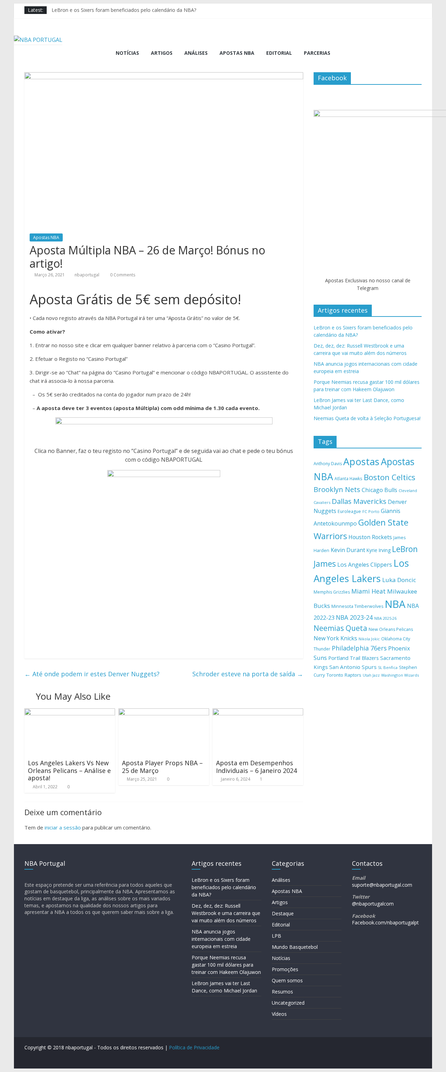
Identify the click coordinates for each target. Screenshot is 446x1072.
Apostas (361, 461)
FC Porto (370, 511)
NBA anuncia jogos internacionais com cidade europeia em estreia (221, 939)
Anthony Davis (328, 464)
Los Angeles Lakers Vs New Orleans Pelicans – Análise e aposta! (69, 770)
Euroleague (349, 511)
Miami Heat (368, 591)
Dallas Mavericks (359, 501)
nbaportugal (87, 275)
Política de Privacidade (194, 1047)
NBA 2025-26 (385, 618)
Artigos (161, 53)
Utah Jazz (371, 675)
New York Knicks (335, 638)
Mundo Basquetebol (295, 947)
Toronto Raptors (343, 675)
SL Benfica (388, 667)
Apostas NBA (237, 53)
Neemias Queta (340, 628)
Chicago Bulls (379, 490)
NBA (395, 604)
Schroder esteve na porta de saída (247, 674)
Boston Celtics (389, 477)
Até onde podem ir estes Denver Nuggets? (92, 674)
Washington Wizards (400, 675)
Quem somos (287, 980)
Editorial (279, 53)
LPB (276, 935)
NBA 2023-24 (354, 617)
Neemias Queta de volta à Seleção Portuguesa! (367, 418)
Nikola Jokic (369, 638)
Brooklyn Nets (337, 489)
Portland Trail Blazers (353, 658)
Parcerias (317, 53)
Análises (196, 53)
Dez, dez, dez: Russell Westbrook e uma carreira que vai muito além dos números (226, 913)
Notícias (127, 53)
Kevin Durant (348, 550)
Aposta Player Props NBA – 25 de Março (162, 767)
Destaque (283, 913)
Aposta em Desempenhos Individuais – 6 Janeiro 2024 (256, 767)
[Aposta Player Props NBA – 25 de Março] (163, 712)
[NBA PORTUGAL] (38, 40)
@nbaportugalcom (373, 903)
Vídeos (279, 1014)
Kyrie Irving (379, 550)
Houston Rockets (370, 537)
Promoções (285, 969)
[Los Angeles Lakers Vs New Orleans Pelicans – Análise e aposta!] (69, 712)
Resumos (282, 991)
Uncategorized (288, 1002)
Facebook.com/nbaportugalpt (385, 922)
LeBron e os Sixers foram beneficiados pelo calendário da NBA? (124, 10)
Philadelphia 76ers (359, 648)
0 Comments (122, 275)
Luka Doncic (399, 580)
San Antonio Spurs (353, 666)
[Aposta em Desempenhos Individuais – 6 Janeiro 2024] (258, 712)
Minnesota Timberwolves (357, 606)
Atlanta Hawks (348, 478)
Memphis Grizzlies (332, 592)
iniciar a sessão (63, 827)
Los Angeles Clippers (364, 564)
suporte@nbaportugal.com (382, 884)
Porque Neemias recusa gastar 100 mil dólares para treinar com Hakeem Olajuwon (226, 964)
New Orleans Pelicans (391, 629)
